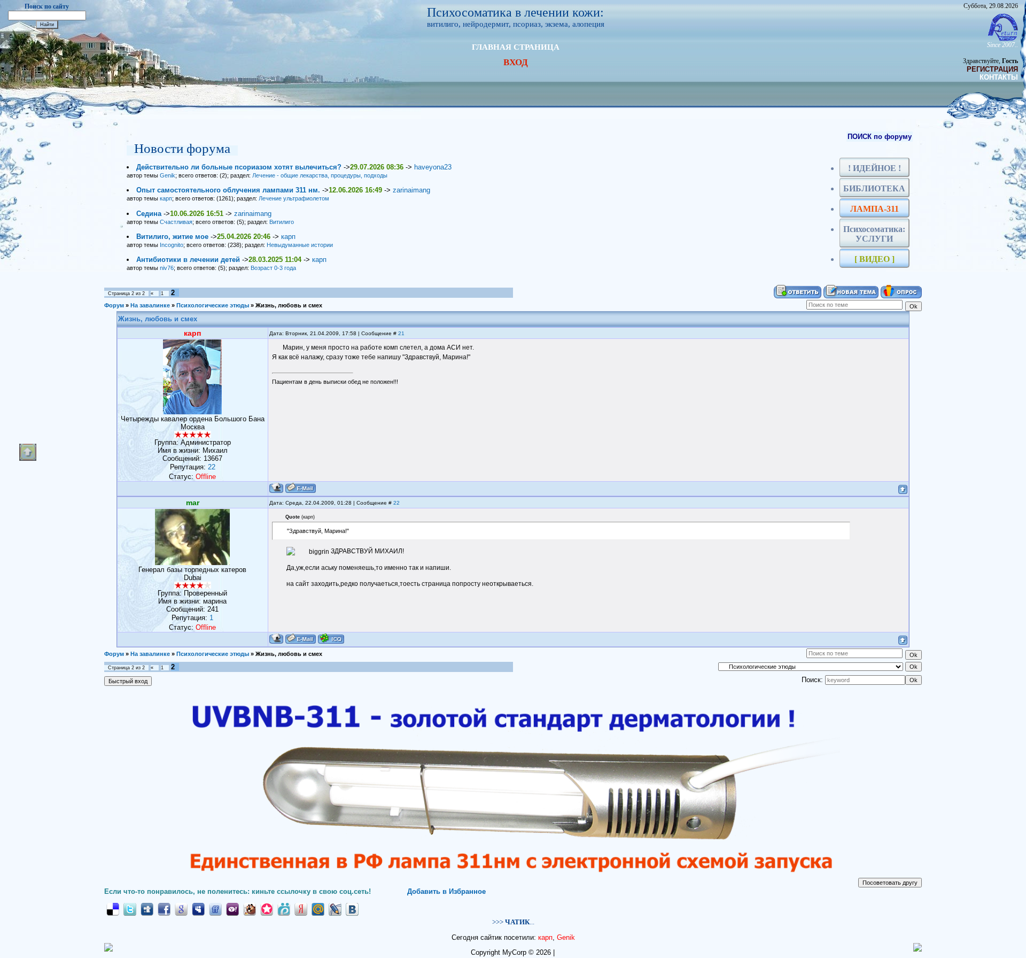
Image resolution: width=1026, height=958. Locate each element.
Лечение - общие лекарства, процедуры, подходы (319, 175)
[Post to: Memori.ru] (266, 909)
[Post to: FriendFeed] (215, 909)
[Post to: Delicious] (112, 909)
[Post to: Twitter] (129, 909)
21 (401, 333)
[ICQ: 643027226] (331, 638)
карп (166, 198)
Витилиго (281, 222)
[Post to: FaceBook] (164, 909)
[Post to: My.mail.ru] (318, 909)
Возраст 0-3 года (273, 268)
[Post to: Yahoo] (232, 909)
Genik (167, 175)
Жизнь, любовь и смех (288, 305)
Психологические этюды (212, 305)
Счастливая (176, 222)
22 (396, 503)
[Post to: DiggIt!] (147, 909)
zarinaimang (411, 190)
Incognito (171, 245)
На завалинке (150, 305)
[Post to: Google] (181, 909)
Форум (114, 305)
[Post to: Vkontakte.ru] (352, 909)
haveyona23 (433, 167)
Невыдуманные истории (300, 245)
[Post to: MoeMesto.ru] (283, 909)
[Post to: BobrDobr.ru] (249, 909)
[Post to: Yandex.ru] (300, 909)
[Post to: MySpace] (198, 909)
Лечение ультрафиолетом (294, 198)
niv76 (167, 268)
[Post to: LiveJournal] (335, 909)
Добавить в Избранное (446, 891)
